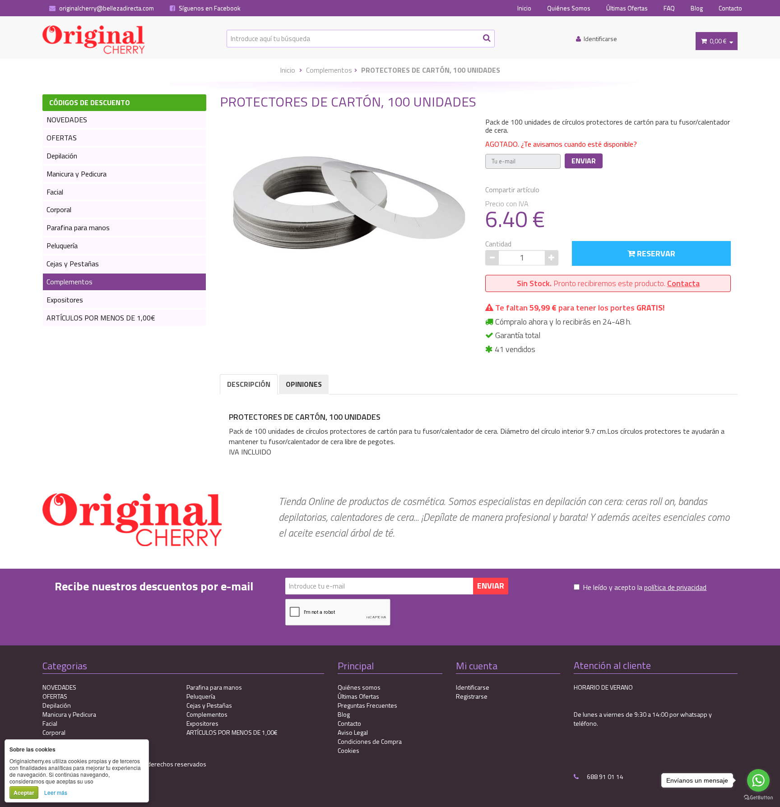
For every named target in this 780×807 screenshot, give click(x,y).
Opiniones (304, 384)
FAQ (669, 8)
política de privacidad (675, 587)
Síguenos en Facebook (209, 8)
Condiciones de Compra (370, 741)
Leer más (55, 792)
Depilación (61, 155)
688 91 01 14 (604, 776)
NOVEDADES (66, 119)
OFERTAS (61, 137)
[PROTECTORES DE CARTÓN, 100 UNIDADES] (349, 197)
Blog (697, 8)
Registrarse (472, 696)
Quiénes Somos (568, 8)
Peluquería (62, 245)
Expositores (64, 299)
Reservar (655, 253)
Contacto (730, 8)
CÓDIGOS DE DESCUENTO (89, 102)
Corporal (58, 209)
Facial (54, 191)
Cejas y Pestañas (72, 263)
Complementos (329, 70)
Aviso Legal (353, 732)
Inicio (524, 8)
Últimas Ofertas (627, 8)
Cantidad (498, 244)
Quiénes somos (359, 687)
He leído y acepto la (644, 587)
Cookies (348, 750)
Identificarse (472, 687)
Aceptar (24, 792)
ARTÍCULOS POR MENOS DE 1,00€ (100, 317)
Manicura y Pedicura (76, 173)
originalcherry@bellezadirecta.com (106, 8)
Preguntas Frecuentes (367, 705)
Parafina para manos (78, 227)
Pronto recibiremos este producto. (608, 283)
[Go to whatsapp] (758, 780)
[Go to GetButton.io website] (758, 798)
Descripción (248, 384)
